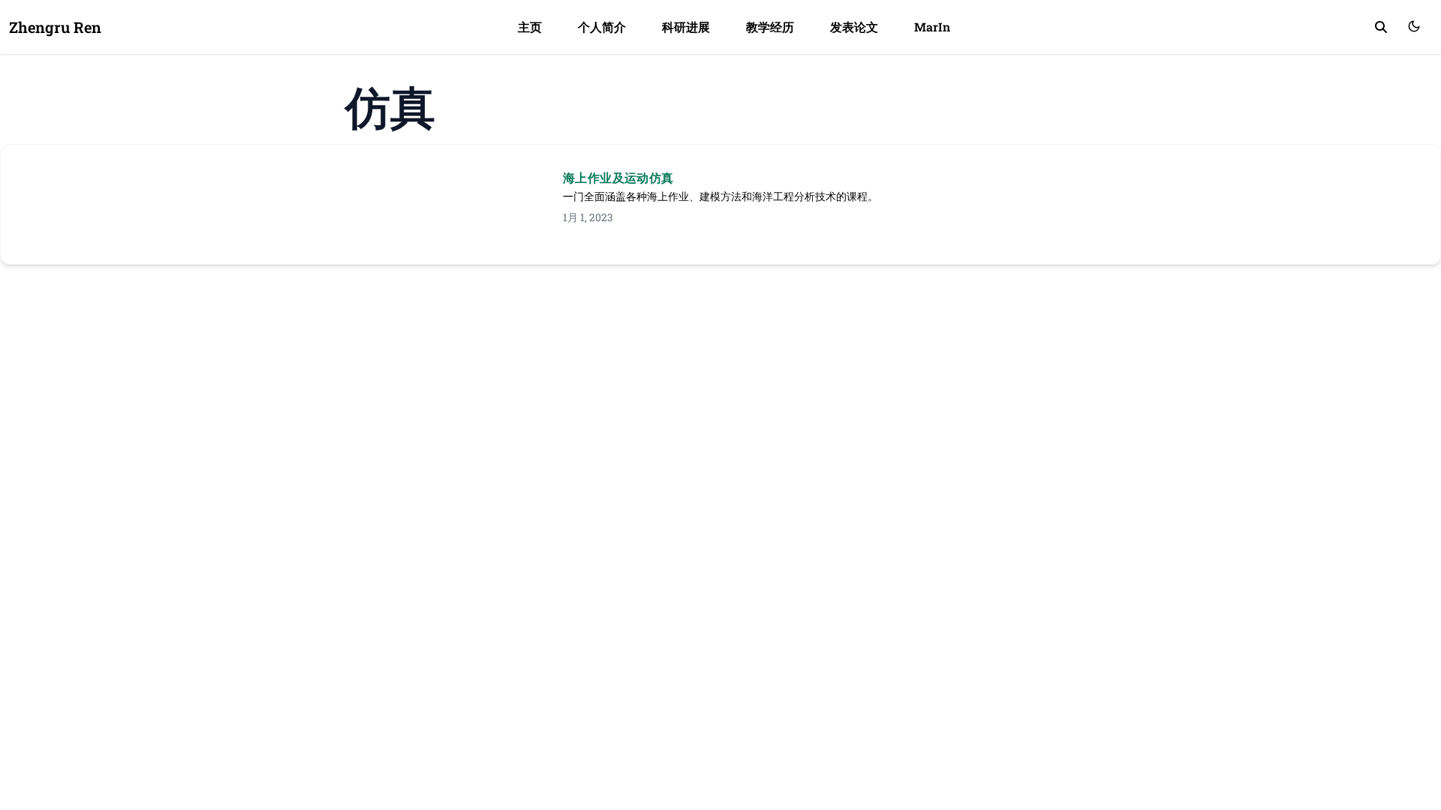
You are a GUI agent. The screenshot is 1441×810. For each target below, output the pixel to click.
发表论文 (854, 26)
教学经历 (770, 26)
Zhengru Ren (55, 27)
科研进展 (686, 26)
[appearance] (1414, 26)
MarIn (932, 26)
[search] (1381, 27)
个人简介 (602, 26)
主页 (530, 26)
